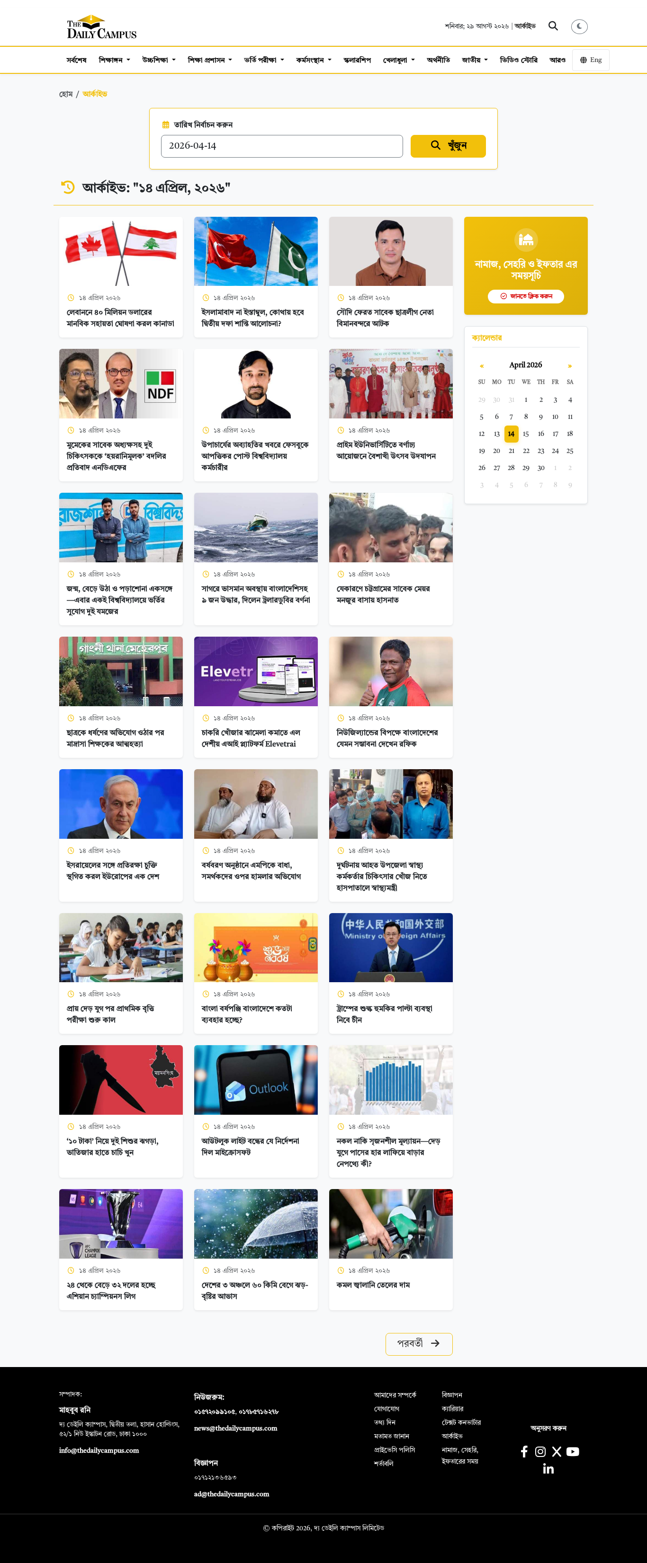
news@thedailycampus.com (236, 1428)
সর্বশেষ (77, 60)
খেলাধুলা (396, 60)
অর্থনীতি (438, 60)
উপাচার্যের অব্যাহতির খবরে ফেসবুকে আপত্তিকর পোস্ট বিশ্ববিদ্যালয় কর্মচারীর (255, 457)
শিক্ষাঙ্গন (112, 60)
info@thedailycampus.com (99, 1451)
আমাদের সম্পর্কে (395, 1395)
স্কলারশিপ (357, 60)
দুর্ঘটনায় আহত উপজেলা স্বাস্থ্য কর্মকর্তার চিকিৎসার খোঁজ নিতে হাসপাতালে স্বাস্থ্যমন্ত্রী (382, 877)
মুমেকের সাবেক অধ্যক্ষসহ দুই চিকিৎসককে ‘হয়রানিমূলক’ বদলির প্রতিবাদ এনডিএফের (116, 457)
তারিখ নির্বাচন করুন (203, 125)
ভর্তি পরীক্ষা (261, 60)
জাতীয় (472, 60)
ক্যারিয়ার (452, 1409)
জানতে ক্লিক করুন (530, 296)
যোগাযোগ (386, 1409)
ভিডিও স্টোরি (519, 60)
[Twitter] (556, 1453)
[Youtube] (573, 1453)
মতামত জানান (391, 1436)
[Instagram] (540, 1453)
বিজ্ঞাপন (452, 1395)
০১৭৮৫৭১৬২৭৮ (259, 1412)
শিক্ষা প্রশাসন (207, 60)
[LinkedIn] (548, 1470)
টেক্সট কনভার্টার (461, 1423)
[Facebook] (524, 1453)
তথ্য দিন (384, 1423)
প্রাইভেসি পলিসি (394, 1450)
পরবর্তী (411, 1344)
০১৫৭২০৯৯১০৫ (214, 1412)
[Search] (553, 26)
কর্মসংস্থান (311, 60)
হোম (65, 94)
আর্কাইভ (525, 26)
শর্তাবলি (384, 1464)
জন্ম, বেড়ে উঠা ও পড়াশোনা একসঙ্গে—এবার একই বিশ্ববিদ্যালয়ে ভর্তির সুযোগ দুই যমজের (119, 601)
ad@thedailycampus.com (232, 1494)
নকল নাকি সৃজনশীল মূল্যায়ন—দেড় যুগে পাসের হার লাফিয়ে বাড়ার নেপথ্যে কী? (388, 1153)
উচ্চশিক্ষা (156, 60)
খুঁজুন (456, 146)
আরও (558, 60)
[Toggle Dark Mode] (579, 26)
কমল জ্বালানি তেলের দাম (374, 1285)
